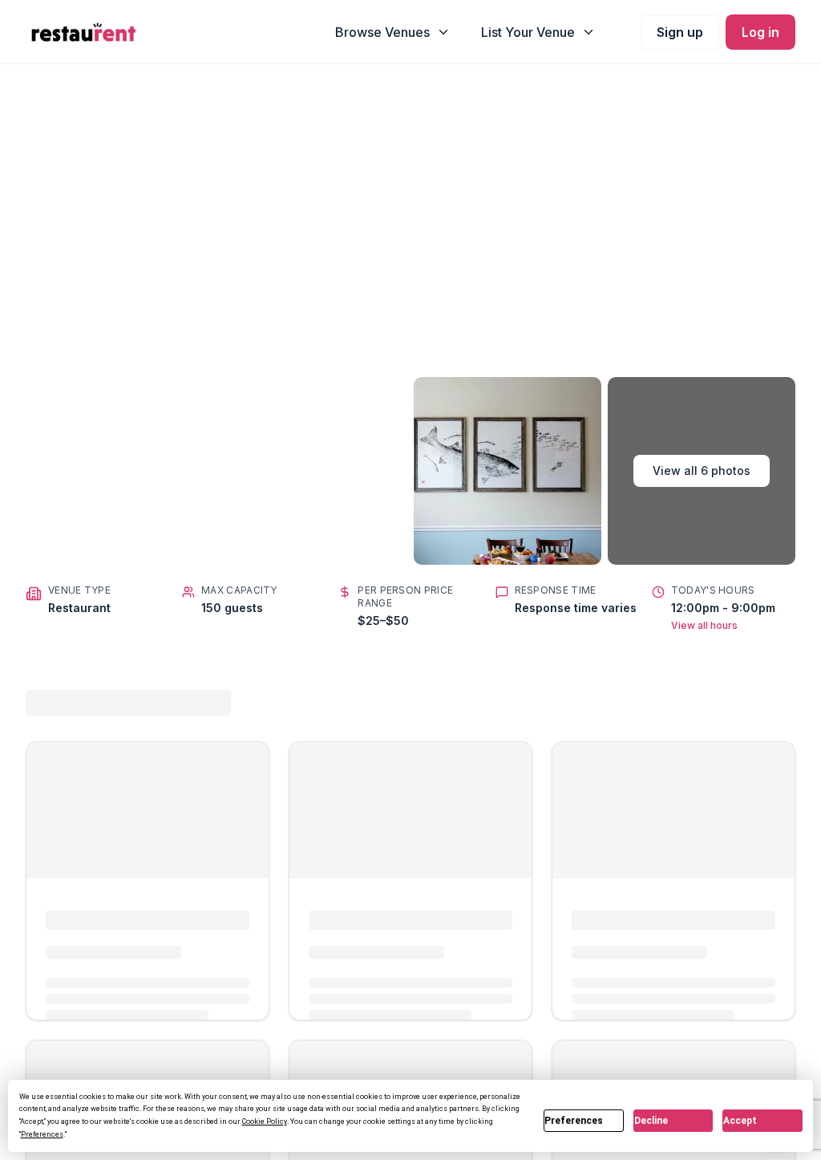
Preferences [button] (42, 1134)
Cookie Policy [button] (264, 1121)
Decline (651, 1120)
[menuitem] (392, 32)
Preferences (573, 1120)
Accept (740, 1120)
